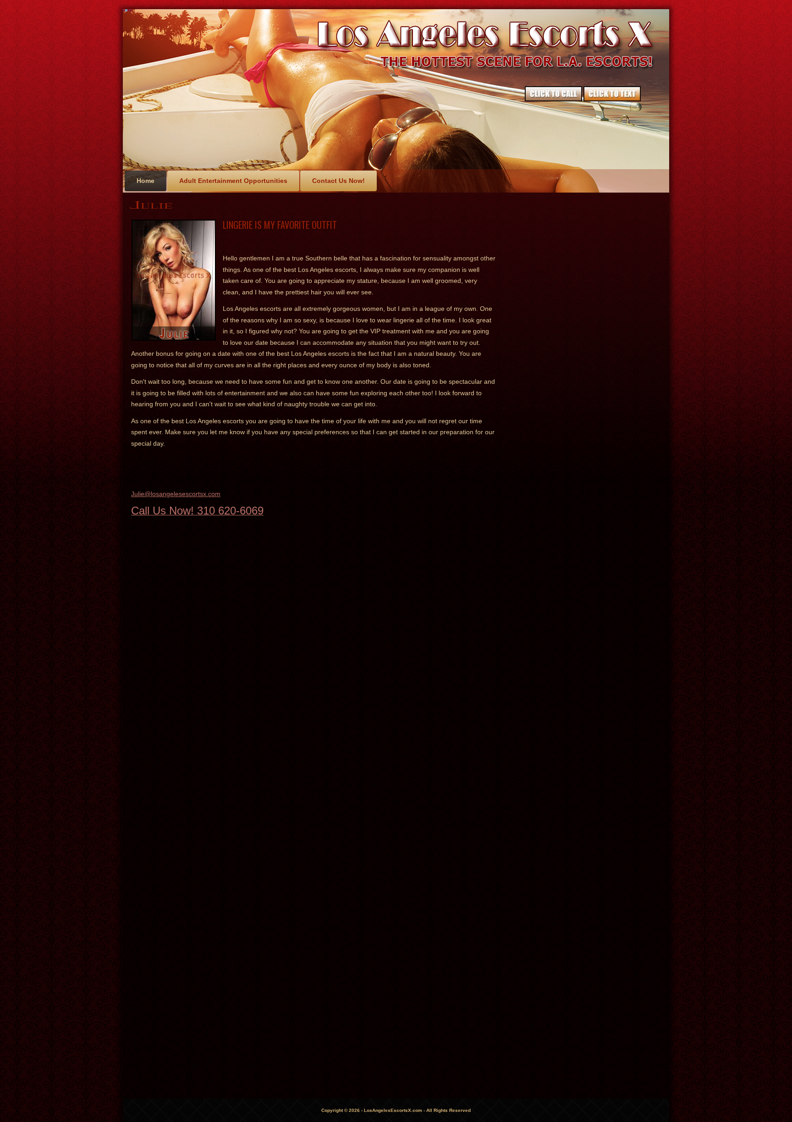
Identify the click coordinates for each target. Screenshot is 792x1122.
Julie (152, 205)
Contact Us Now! (338, 180)
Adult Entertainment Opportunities (233, 180)
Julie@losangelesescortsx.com (175, 493)
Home (145, 180)
